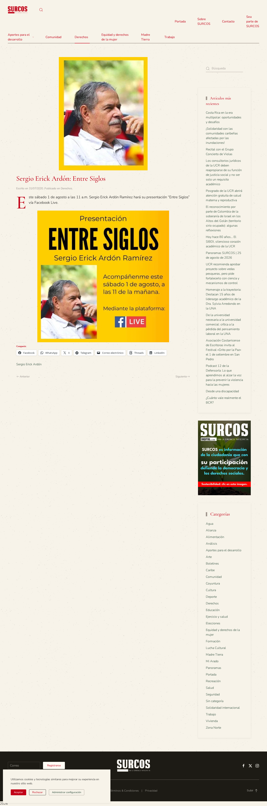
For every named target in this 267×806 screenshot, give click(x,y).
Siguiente (181, 376)
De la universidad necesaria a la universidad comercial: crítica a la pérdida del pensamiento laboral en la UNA (223, 324)
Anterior (25, 376)
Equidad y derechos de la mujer (115, 37)
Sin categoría (214, 701)
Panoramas (213, 668)
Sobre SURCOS (203, 21)
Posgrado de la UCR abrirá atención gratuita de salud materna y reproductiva (224, 195)
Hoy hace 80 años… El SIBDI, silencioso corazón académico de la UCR (223, 241)
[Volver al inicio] (17, 10)
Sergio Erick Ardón (29, 364)
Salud (210, 688)
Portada (180, 21)
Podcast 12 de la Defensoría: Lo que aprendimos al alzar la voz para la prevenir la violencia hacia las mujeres (224, 375)
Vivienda (212, 721)
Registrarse (54, 765)
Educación (213, 610)
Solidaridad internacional (223, 708)
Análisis (211, 544)
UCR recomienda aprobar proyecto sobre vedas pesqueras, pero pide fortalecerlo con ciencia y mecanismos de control (223, 273)
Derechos (66, 188)
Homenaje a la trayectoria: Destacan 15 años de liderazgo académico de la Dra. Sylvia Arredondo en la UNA (223, 299)
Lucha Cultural (216, 648)
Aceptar (18, 792)
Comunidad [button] (53, 37)
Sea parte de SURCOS (252, 21)
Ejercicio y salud (217, 617)
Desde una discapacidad (222, 391)
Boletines (212, 563)
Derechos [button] (81, 37)
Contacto (228, 21)
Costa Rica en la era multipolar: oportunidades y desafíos (223, 117)
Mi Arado (212, 661)
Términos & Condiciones (124, 791)
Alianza (211, 530)
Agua (209, 524)
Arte (209, 557)
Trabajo (169, 37)
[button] (41, 10)
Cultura (211, 590)
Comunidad (214, 577)
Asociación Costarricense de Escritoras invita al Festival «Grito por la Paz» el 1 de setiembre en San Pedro (223, 349)
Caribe (210, 570)
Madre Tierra (145, 37)
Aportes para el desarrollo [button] (19, 37)
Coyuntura (213, 583)
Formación (213, 641)
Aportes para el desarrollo (223, 550)
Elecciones (213, 623)
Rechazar (37, 792)
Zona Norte (213, 728)
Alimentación (215, 537)
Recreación (213, 681)
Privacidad (151, 791)
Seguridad (213, 694)
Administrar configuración (66, 792)
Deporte (211, 597)
